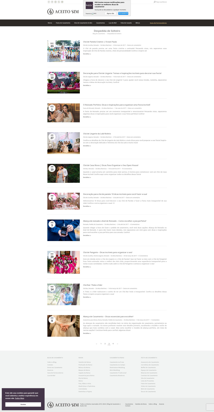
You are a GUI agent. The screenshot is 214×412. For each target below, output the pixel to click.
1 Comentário (155, 320)
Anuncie (50, 370)
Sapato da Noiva (84, 373)
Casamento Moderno (117, 375)
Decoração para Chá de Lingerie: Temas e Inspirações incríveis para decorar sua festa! (122, 73)
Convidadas (83, 389)
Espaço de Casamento (148, 370)
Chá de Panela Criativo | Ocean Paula (100, 41)
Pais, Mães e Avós (85, 383)
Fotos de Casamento (148, 383)
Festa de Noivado (88, 108)
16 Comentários (127, 169)
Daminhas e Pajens (85, 392)
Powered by (89, 13)
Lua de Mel (51, 375)
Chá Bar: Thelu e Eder (92, 285)
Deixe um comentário (134, 45)
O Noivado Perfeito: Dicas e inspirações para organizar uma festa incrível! (116, 104)
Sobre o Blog (51, 362)
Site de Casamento (147, 378)
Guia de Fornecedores (158, 23)
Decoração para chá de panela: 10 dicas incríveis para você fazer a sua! (115, 194)
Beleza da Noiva (84, 367)
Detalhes (86, 54)
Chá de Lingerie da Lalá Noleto (97, 133)
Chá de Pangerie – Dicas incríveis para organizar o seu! (107, 252)
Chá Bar (85, 169)
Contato (50, 365)
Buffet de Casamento (148, 367)
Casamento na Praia (117, 362)
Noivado (96, 45)
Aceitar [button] (23, 404)
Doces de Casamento (148, 392)
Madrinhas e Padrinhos (87, 386)
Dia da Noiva (83, 378)
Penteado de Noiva (85, 365)
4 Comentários (135, 224)
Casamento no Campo (117, 365)
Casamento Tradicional (118, 373)
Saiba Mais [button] (19, 398)
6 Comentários (143, 256)
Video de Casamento (148, 386)
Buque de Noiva (84, 370)
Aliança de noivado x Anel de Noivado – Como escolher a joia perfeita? (114, 221)
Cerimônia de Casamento (150, 365)
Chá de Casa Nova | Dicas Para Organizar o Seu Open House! (110, 165)
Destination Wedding (117, 367)
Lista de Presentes (147, 381)
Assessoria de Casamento (150, 362)
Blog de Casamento (113, 404)
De (106, 45)
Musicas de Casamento (149, 373)
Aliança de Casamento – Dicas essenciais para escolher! (108, 316)
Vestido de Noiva (85, 362)
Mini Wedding (115, 370)
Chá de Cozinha (88, 45)
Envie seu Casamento (54, 367)
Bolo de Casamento (148, 389)
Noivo (81, 381)
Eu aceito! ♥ (123, 13)
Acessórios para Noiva (90, 320)
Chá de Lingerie (88, 77)
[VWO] (94, 13)
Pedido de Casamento (96, 224)
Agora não (110, 13)
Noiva (100, 320)
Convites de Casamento (149, 375)
